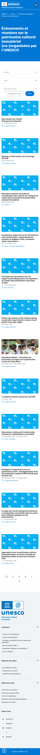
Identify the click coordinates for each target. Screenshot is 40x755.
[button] (3, 20)
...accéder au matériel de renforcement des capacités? (16, 641)
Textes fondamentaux (9, 696)
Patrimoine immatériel (25, 14)
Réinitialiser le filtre (15, 94)
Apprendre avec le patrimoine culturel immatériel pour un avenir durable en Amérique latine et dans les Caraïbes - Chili (19, 555)
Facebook (9, 719)
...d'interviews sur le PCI (10, 671)
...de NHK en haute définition (11, 674)
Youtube (8, 728)
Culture (13, 14)
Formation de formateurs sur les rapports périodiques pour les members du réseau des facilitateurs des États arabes (20, 279)
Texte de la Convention (10, 690)
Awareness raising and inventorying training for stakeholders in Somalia (18, 433)
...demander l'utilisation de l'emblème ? (15, 648)
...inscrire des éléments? (10, 637)
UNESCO (4, 14)
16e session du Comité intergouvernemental (12, 120)
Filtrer (30, 93)
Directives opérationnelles (10, 693)
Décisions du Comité (8, 702)
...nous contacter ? (8, 651)
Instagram (9, 723)
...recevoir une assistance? (10, 634)
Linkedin (8, 737)
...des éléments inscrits (9, 668)
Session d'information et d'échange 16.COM (18, 157)
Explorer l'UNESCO (18, 751)
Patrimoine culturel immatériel (12, 7)
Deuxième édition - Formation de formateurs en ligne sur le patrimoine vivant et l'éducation (18, 359)
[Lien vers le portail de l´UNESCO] (13, 4)
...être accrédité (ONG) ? (10, 645)
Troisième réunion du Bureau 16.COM (18, 397)
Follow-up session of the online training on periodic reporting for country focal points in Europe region (19, 320)
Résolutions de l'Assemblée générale (14, 699)
